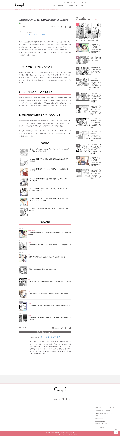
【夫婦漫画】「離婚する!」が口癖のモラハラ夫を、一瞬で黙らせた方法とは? (48, 209)
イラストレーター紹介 (81, 2)
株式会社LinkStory (70, 432)
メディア (101, 418)
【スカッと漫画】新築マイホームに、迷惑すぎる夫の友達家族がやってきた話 (48, 170)
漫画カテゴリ (62, 5)
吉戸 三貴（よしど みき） (36, 34)
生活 (34, 9)
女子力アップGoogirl (19, 9)
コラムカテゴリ (80, 5)
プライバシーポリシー (100, 421)
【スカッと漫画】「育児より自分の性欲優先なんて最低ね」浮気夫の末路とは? (48, 160)
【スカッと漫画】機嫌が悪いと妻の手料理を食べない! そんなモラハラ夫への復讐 (49, 180)
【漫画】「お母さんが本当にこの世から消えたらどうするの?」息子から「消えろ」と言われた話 (49, 150)
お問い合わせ (103, 427)
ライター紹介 (69, 2)
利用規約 (97, 418)
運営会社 (108, 410)
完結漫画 (71, 5)
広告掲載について (99, 410)
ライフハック (28, 9)
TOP (53, 5)
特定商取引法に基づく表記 (101, 424)
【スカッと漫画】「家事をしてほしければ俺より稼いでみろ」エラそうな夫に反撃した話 (48, 189)
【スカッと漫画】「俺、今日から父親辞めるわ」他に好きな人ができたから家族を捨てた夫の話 (48, 199)
